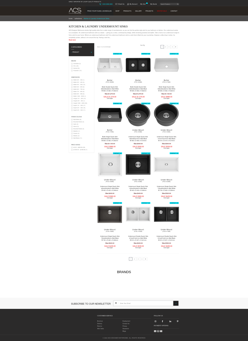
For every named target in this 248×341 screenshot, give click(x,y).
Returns (99, 326)
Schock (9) (76, 68)
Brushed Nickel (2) (78, 122)
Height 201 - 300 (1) (79, 101)
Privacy (125, 326)
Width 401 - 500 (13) (79, 84)
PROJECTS (149, 11)
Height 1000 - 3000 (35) (80, 103)
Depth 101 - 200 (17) (79, 105)
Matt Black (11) (77, 138)
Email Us (121, 4)
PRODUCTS (127, 11)
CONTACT (174, 11)
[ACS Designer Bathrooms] (76, 11)
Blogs (124, 331)
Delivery (99, 323)
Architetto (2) (77, 63)
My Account (133, 4)
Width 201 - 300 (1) (78, 80)
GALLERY (138, 11)
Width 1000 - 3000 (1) (79, 96)
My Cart (143, 4)
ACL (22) (76, 66)
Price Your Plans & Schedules (99, 11)
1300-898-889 (106, 4)
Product (75, 52)
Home (71, 18)
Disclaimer (126, 328)
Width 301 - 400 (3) (78, 82)
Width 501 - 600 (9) (78, 87)
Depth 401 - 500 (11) (79, 110)
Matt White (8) (77, 119)
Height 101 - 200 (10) (79, 98)
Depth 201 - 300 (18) (79, 108)
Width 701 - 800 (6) (78, 91)
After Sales (100, 328)
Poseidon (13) (77, 70)
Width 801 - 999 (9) (78, 94)
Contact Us (117, 53)
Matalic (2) (76, 135)
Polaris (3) (76, 133)
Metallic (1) (76, 131)
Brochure (100, 321)
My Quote (153, 4)
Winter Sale (162, 11)
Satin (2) (75, 124)
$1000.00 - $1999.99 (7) (80, 149)
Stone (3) (76, 126)
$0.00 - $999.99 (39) (79, 147)
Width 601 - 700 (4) (78, 89)
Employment (126, 321)
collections (78, 18)
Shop (117, 11)
